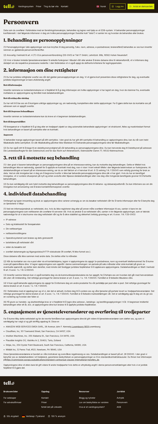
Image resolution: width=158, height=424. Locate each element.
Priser (38, 6)
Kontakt (64, 6)
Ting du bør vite (51, 6)
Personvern (122, 402)
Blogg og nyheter (87, 398)
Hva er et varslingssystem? (92, 407)
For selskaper (9, 398)
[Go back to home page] (9, 6)
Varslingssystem (26, 6)
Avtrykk (120, 398)
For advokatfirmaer (12, 402)
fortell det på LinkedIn (51, 407)
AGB (119, 407)
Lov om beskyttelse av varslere (93, 402)
